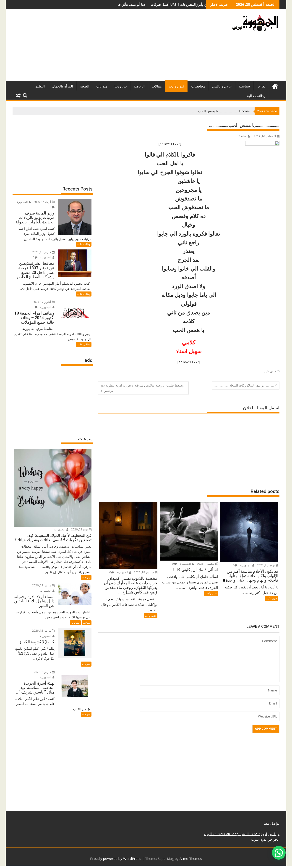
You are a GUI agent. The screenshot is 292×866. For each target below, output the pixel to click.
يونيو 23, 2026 (80, 529)
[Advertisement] (103, 47)
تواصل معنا (271, 823)
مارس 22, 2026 (42, 585)
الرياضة (139, 86)
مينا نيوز (273, 834)
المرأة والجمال (62, 86)
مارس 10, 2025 (42, 252)
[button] (279, 853)
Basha (243, 136)
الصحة (84, 86)
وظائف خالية (256, 96)
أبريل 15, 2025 (43, 202)
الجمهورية (246, 565)
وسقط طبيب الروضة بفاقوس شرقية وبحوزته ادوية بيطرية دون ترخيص (141, 387)
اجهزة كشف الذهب (253, 834)
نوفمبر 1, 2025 (206, 564)
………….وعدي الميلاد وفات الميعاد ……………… (244, 385)
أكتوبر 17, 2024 (42, 302)
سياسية (244, 86)
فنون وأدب (176, 86)
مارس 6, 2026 (43, 672)
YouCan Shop (228, 834)
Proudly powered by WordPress (115, 858)
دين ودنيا (121, 86)
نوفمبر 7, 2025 (266, 565)
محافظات (198, 86)
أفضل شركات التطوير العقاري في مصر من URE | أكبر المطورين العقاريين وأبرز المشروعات (147, 4)
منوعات (101, 86)
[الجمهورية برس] (275, 85)
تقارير (261, 86)
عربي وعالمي (222, 86)
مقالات (157, 86)
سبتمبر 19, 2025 (144, 572)
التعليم (40, 86)
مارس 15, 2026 (42, 631)
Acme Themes (191, 858)
